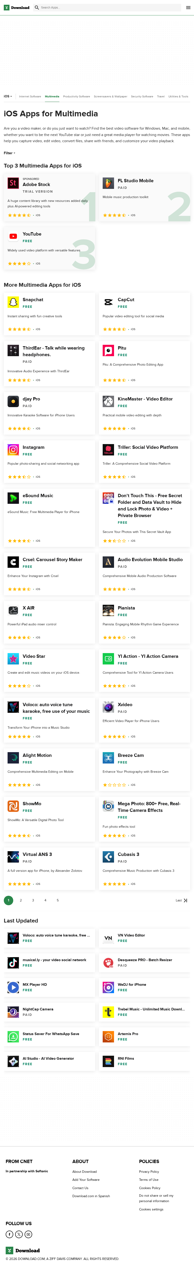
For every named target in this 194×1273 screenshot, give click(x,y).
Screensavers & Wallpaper (110, 96)
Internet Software (30, 96)
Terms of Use (149, 1180)
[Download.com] (16, 7)
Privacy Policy (149, 1172)
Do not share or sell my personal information (156, 1198)
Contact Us (80, 1188)
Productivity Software (76, 96)
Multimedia (52, 96)
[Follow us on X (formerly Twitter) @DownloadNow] (19, 1234)
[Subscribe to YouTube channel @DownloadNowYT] (28, 1234)
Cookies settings (151, 1209)
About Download (84, 1172)
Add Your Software (86, 1180)
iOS (6, 96)
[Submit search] (37, 7)
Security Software (142, 96)
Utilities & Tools (178, 96)
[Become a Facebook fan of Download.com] (9, 1234)
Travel (161, 96)
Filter (8, 153)
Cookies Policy (149, 1188)
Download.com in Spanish (91, 1196)
